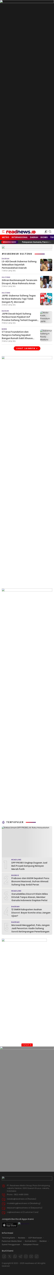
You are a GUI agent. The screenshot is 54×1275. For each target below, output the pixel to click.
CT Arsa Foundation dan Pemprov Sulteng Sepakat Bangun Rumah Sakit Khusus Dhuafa (17, 336)
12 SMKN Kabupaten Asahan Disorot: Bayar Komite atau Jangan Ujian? (30, 912)
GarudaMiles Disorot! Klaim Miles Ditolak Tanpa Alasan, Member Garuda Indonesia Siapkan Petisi (29, 897)
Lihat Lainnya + (27, 348)
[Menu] (3, 231)
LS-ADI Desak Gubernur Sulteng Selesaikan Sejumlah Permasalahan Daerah (19, 264)
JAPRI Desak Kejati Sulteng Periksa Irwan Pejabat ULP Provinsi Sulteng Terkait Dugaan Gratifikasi (19, 318)
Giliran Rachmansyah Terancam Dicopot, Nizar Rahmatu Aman (19, 282)
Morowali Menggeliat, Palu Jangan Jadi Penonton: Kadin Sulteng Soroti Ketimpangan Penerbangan (30, 928)
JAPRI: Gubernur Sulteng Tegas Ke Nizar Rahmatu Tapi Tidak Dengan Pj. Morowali (19, 299)
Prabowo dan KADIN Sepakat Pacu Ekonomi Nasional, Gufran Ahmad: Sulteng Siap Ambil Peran (30, 881)
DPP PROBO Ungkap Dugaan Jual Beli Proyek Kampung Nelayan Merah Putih (29, 866)
